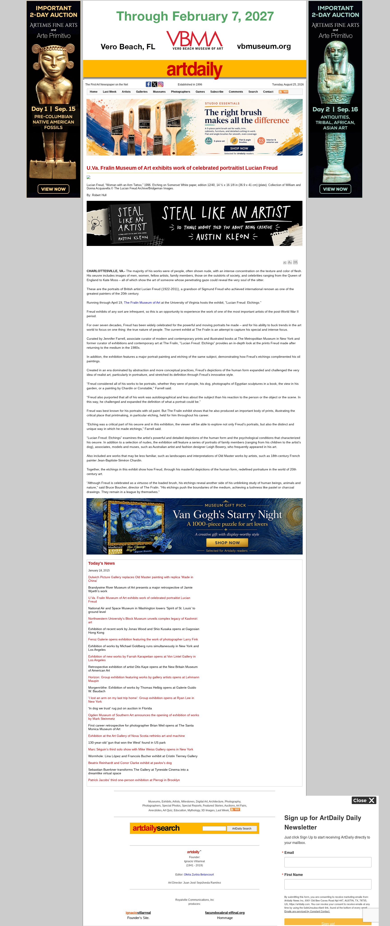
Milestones (188, 801)
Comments (236, 91)
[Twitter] (154, 86)
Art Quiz (167, 810)
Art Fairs (241, 805)
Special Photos (171, 805)
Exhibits (166, 801)
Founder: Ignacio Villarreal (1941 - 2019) (194, 861)
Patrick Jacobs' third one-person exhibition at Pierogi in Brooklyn (134, 780)
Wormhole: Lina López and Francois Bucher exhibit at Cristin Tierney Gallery (142, 756)
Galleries (142, 91)
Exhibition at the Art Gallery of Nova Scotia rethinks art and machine (136, 736)
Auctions (229, 805)
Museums (159, 91)
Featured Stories (213, 805)
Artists (126, 91)
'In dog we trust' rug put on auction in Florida (120, 708)
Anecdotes (155, 810)
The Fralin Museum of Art (142, 302)
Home (94, 91)
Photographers (180, 91)
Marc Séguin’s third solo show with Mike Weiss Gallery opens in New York (140, 749)
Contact (268, 91)
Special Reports (192, 805)
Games (200, 91)
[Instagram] (160, 86)
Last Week (109, 91)
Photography (232, 801)
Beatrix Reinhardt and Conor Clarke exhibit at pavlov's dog (130, 763)
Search (253, 91)
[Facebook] (148, 86)
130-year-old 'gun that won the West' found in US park (127, 742)
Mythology (194, 810)
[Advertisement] (251, 592)
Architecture (216, 801)
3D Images (208, 810)
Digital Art (202, 801)
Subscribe (216, 91)
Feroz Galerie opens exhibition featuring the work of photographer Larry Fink (143, 639)
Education (180, 810)
